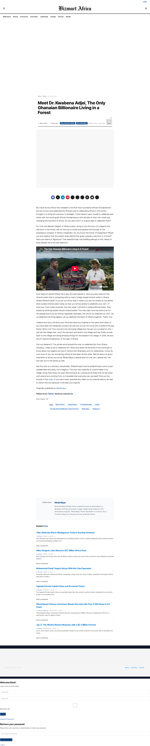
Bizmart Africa (60, 404)
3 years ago (54, 123)
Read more (42, 546)
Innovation (34, 17)
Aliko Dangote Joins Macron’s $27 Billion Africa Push (61, 550)
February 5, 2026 (50, 628)
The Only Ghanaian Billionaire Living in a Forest (64, 409)
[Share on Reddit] (77, 197)
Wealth (68, 17)
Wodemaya (96, 409)
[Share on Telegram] (82, 197)
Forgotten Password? (7, 719)
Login (145, 1)
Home (39, 96)
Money (15, 17)
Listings (53, 17)
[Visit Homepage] (75, 8)
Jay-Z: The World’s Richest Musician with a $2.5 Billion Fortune (66, 625)
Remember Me (5, 709)
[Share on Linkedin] (63, 197)
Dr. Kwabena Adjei (86, 404)
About (127, 667)
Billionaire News (52, 96)
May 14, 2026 (49, 536)
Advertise (134, 667)
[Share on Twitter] (58, 197)
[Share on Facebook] (53, 197)
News (44, 96)
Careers (141, 667)
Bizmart (40, 536)
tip (72, 394)
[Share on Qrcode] (97, 197)
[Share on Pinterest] (68, 197)
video (50, 379)
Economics (24, 17)
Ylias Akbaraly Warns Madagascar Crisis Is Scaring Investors (65, 532)
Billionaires (7, 17)
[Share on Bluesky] (92, 197)
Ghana (97, 404)
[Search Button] (146, 8)
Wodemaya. (61, 388)
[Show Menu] (4, 8)
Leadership (44, 17)
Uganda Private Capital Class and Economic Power (60, 586)
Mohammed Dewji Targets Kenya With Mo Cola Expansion (63, 568)
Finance (61, 17)
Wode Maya (43, 123)
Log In (2, 745)
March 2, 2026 (49, 590)
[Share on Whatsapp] (72, 197)
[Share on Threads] (87, 197)
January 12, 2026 (56, 610)
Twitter (51, 394)
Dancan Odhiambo (43, 610)
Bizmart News (72, 404)
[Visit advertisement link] (75, 60)
